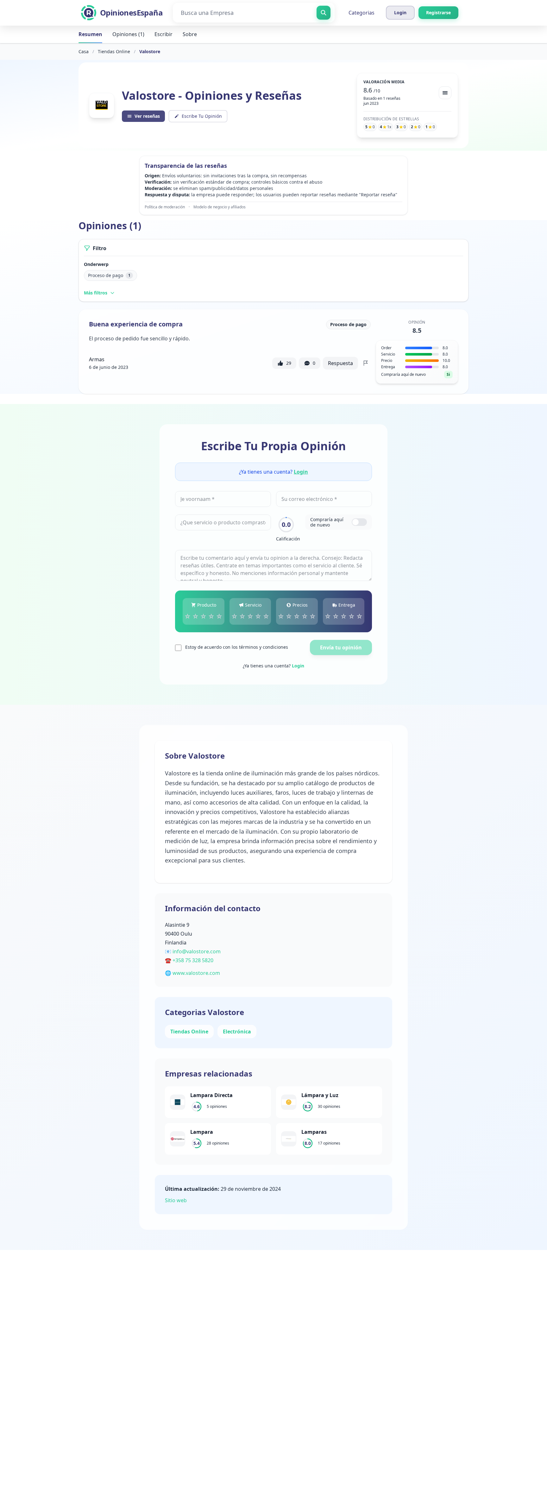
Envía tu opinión (341, 647)
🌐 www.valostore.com (192, 972)
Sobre (190, 34)
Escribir (163, 34)
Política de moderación (165, 207)
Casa (84, 51)
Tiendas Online (114, 51)
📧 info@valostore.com (193, 951)
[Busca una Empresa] (323, 13)
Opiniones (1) (128, 34)
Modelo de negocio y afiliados (219, 207)
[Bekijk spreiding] (445, 92)
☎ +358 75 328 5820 (189, 960)
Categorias (361, 12)
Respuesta (340, 363)
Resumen (90, 34)
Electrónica (237, 1031)
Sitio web (176, 1200)
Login (301, 471)
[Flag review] (366, 363)
